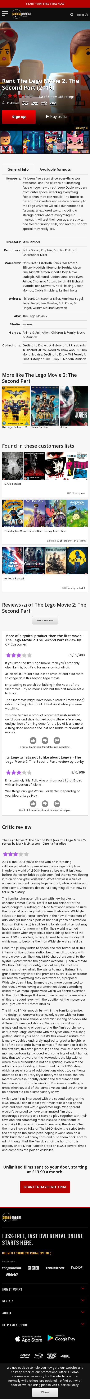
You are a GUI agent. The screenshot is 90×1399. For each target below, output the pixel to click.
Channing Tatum (44, 282)
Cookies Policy (68, 1385)
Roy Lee (46, 250)
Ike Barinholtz (68, 291)
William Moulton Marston (50, 308)
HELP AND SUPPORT (15, 1324)
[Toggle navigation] (6, 13)
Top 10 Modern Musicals (69, 359)
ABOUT (6, 1313)
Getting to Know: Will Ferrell (63, 355)
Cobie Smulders (46, 291)
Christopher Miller (35, 255)
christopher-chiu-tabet (73, 540)
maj (83, 493)
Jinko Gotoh (31, 250)
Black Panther (39, 427)
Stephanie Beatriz (58, 268)
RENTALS (8, 1301)
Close (45, 1392)
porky (79, 761)
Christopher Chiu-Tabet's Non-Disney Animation (35, 531)
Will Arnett (69, 263)
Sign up (19, 116)
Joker (63, 427)
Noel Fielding (64, 286)
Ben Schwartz (44, 286)
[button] (71, 15)
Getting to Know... (35, 345)
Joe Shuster (49, 303)
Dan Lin (59, 250)
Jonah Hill (64, 282)
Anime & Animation (36, 333)
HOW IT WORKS (12, 1289)
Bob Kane (65, 303)
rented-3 (81, 588)
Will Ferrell (42, 277)
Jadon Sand (59, 277)
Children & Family (63, 333)
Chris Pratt (30, 263)
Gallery (80, 128)
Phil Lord (71, 250)
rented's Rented (14, 578)
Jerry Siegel (31, 303)
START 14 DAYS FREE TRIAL (45, 1187)
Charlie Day (59, 272)
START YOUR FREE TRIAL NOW (45, 3)
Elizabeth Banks (50, 263)
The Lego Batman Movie (17, 427)
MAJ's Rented (12, 484)
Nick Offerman (39, 272)
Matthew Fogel (72, 299)
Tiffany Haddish (34, 268)
